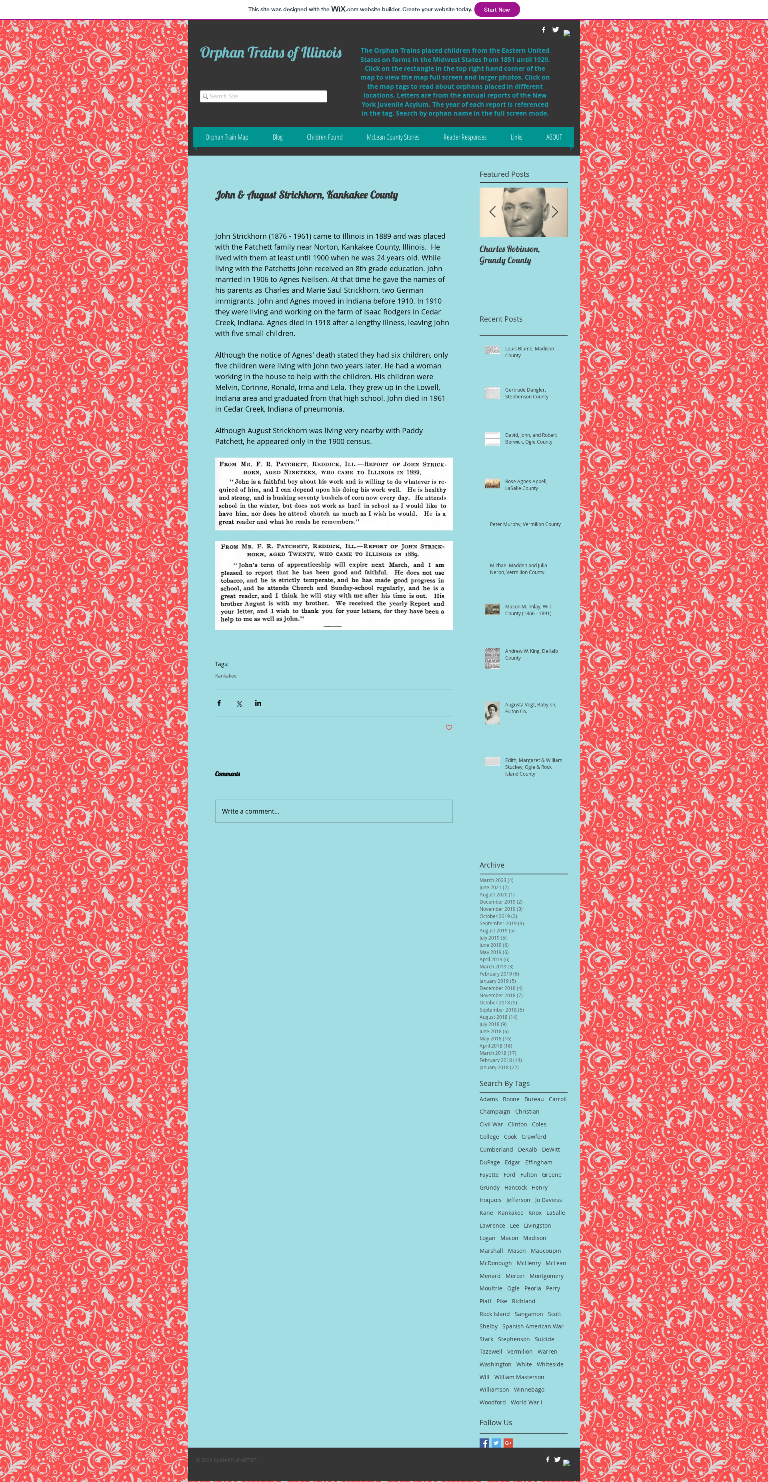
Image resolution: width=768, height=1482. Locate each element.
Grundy (490, 1187)
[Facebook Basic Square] (484, 1443)
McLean (556, 1263)
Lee (514, 1225)
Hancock (515, 1187)
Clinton (517, 1124)
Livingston (537, 1225)
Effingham (538, 1162)
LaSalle (555, 1212)
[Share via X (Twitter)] (238, 703)
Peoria (532, 1288)
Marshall (491, 1250)
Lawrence (492, 1225)
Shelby (489, 1326)
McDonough (496, 1263)
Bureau (534, 1099)
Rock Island (495, 1314)
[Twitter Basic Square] (496, 1443)
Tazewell (491, 1351)
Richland (524, 1301)
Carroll (558, 1099)
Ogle (513, 1288)
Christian (527, 1111)
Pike (501, 1301)
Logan (488, 1238)
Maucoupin (546, 1250)
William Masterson (519, 1377)
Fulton (528, 1174)
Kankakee (226, 676)
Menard (490, 1276)
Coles (539, 1124)
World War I (526, 1402)
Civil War (491, 1124)
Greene (552, 1174)
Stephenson (514, 1339)
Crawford (534, 1136)
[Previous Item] (492, 212)
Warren (548, 1351)
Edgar (512, 1162)
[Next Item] (554, 212)
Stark (486, 1339)
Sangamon (529, 1314)
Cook (510, 1136)
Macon (509, 1238)
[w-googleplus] (568, 34)
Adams (489, 1099)
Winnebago (529, 1389)
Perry (553, 1288)
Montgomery (547, 1276)
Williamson (494, 1389)
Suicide (544, 1339)
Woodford (493, 1402)
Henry (540, 1187)
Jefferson (518, 1200)
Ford (510, 1174)
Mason (517, 1250)
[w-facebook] (548, 1459)
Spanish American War (533, 1326)
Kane (486, 1212)
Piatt (486, 1301)
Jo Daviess (548, 1200)
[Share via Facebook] (219, 703)
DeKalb (527, 1149)
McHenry (529, 1263)
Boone (511, 1099)
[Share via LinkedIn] (258, 703)
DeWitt (551, 1149)
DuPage (490, 1162)
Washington (496, 1364)
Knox (535, 1212)
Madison (534, 1238)
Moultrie (491, 1288)
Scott (554, 1314)
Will (485, 1377)
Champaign (495, 1111)
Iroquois (491, 1200)
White (524, 1364)
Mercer (515, 1276)
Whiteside (550, 1364)
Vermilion (520, 1351)
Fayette (489, 1174)
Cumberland (496, 1149)
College (489, 1136)
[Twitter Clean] (557, 1459)
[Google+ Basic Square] (508, 1443)
